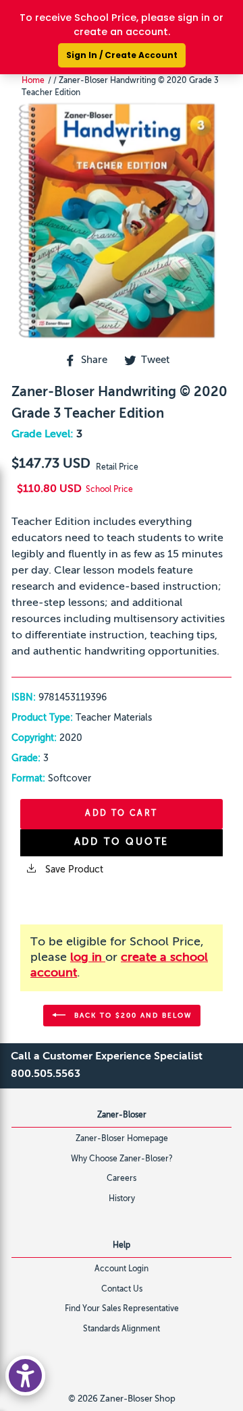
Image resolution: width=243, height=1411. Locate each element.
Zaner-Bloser (121, 1115)
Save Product (73, 870)
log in (87, 957)
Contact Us (121, 1289)
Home (33, 81)
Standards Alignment (121, 1329)
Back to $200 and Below (131, 1015)
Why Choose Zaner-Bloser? (122, 1159)
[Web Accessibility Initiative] (25, 1375)
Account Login (121, 1269)
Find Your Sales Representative (122, 1309)
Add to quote (121, 842)
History (122, 1199)
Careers (121, 1179)
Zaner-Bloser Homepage (122, 1139)
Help (121, 1246)
